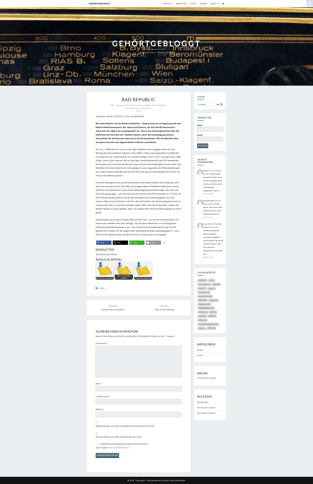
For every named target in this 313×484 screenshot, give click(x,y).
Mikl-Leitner (204, 304)
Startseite (167, 3)
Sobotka (202, 316)
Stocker (202, 320)
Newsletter (181, 3)
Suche (193, 3)
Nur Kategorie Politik (206, 407)
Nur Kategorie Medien (206, 413)
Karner (216, 284)
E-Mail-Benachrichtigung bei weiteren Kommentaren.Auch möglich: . (122, 445)
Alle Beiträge (202, 402)
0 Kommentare (140, 105)
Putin (213, 312)
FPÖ (212, 280)
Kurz (202, 300)
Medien (200, 350)
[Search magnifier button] (221, 104)
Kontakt (203, 3)
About (214, 3)
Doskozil (202, 280)
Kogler (211, 288)
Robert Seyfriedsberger (174, 480)
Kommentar (102, 343)
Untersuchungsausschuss (208, 324)
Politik (102, 288)
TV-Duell (173, 193)
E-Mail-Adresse (103, 396)
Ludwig (213, 300)
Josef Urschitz (154, 156)
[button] (104, 243)
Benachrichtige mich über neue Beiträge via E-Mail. (119, 436)
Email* (200, 135)
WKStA (202, 328)
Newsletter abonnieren (140, 108)
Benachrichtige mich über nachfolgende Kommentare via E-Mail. (125, 426)
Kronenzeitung (205, 296)
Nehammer (206, 308)
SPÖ (212, 316)
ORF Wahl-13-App (121, 116)
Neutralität (203, 312)
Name (99, 383)
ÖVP (212, 328)
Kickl (202, 288)
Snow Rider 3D (209, 224)
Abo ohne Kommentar (119, 447)
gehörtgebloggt (99, 3)
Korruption (204, 292)
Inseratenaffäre (204, 284)
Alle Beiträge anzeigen (206, 378)
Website (99, 409)
